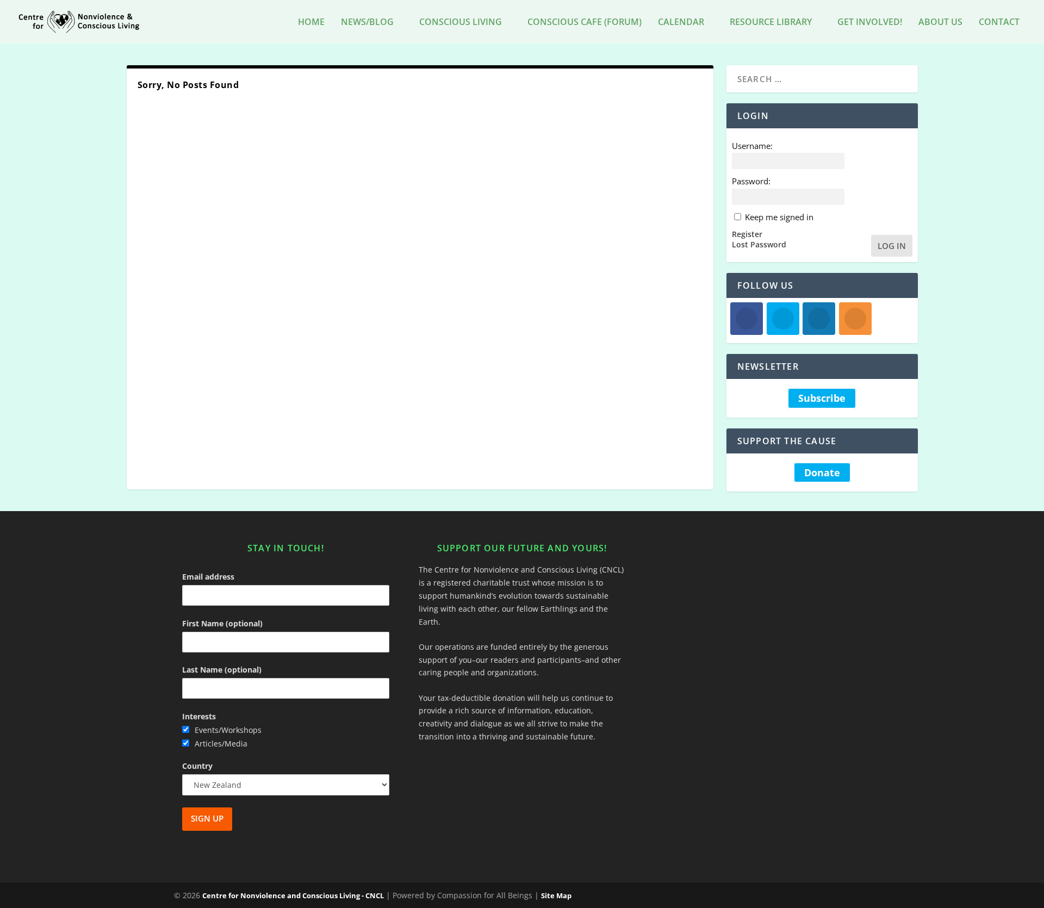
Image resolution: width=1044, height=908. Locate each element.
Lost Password (759, 245)
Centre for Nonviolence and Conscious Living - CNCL (293, 895)
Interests (199, 716)
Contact (999, 22)
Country (197, 766)
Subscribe (822, 398)
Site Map (556, 895)
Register (747, 234)
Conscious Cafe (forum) (584, 22)
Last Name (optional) (222, 669)
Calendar (681, 22)
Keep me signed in (779, 217)
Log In (892, 245)
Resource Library (771, 22)
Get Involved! (869, 22)
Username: (752, 145)
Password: (751, 181)
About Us (940, 22)
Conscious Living (460, 22)
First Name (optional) (222, 623)
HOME (311, 22)
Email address (208, 576)
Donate (822, 472)
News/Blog (367, 22)
